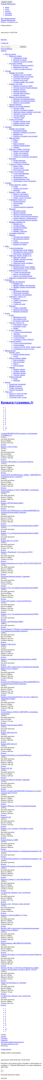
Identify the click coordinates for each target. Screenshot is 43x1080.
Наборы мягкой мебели (21, 145)
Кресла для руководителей (22, 276)
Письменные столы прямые (23, 250)
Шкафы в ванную (15, 386)
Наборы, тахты (14, 352)
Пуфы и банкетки (15, 377)
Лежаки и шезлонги (16, 395)
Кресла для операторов (21, 274)
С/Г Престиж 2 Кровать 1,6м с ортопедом (15, 892)
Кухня (7, 313)
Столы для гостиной (16, 172)
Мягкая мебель (14, 138)
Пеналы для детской (20, 80)
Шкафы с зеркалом (20, 231)
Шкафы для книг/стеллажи (23, 259)
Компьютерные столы (21, 125)
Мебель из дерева (15, 56)
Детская (8, 71)
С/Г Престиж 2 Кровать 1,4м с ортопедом (15, 996)
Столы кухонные (15, 341)
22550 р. (4, 932)
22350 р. (4, 984)
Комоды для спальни (20, 194)
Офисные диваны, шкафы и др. (20, 255)
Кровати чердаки (19, 95)
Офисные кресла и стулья (18, 270)
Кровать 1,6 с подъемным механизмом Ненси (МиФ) (20, 533)
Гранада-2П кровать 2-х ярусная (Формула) (16, 601)
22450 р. (4, 700)
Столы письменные (16, 248)
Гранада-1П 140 (6, 768)
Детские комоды (19, 116)
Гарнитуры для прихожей (22, 295)
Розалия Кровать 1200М (9, 840)
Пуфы (15, 142)
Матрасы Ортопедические (22, 214)
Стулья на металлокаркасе (22, 332)
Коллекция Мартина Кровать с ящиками (15, 576)
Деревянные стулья (20, 58)
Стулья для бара (19, 337)
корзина (4, 2)
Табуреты (16, 334)
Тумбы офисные (19, 261)
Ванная (7, 382)
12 (6, 428)
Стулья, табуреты (15, 330)
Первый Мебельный (8, 4)
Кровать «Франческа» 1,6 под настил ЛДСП (16, 552)
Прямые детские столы (21, 123)
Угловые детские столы (21, 121)
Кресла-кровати (19, 360)
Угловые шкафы (19, 226)
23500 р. (4, 757)
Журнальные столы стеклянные (24, 181)
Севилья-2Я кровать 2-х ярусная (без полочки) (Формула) (21, 954)
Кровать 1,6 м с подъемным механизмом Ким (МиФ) (20, 614)
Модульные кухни (19, 319)
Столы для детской (16, 119)
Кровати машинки (20, 91)
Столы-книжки (18, 175)
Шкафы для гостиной (17, 129)
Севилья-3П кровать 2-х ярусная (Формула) (16, 866)
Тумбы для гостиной (20, 153)
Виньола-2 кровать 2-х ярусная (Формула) (16, 879)
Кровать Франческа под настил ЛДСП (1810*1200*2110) (21, 563)
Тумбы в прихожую (20, 300)
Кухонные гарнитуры (21, 321)
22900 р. (4, 853)
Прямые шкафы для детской (23, 76)
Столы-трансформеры (21, 173)
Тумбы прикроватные (21, 196)
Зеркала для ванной (16, 390)
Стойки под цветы (20, 162)
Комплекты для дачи (20, 67)
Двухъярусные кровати (21, 93)
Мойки (15, 328)
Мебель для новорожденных (19, 97)
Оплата (7, 11)
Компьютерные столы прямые (24, 267)
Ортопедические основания (23, 207)
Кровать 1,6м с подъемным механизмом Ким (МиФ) (19, 588)
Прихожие (13, 289)
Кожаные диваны (19, 373)
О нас (7, 9)
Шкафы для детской (16, 73)
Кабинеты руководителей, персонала (22, 278)
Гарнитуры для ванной (17, 384)
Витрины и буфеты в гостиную (24, 132)
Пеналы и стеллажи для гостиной (25, 136)
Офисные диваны (19, 257)
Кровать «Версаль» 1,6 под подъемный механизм (18, 806)
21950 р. (4, 830)
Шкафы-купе (18, 134)
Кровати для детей (15, 84)
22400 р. (4, 734)
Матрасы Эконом (19, 213)
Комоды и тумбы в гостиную (19, 149)
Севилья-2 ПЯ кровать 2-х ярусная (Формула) (17, 462)
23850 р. (4, 661)
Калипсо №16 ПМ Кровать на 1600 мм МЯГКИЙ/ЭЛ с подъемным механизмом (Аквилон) (20, 511)
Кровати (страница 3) (17, 402)
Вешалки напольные (20, 310)
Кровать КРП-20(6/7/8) (9, 732)
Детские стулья (18, 117)
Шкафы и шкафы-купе (17, 222)
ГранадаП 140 (6, 817)
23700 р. (4, 670)
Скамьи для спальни (20, 188)
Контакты (8, 15)
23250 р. (4, 819)
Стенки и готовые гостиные (19, 164)
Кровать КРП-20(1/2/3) (9, 744)
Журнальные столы (20, 177)
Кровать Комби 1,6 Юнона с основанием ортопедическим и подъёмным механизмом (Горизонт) (21, 630)
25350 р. (4, 437)
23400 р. (4, 542)
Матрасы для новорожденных (24, 99)
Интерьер (12, 158)
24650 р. (4, 505)
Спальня (8, 183)
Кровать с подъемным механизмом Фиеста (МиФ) (19, 659)
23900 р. (4, 646)
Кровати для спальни (20, 242)
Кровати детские (19, 89)
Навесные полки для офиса (23, 263)
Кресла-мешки (18, 365)
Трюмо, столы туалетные (22, 198)
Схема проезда (6, 1049)
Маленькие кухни (19, 317)
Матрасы (12, 209)
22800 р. (4, 633)
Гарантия (4, 1040)
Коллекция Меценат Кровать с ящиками (15, 779)
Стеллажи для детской (21, 78)
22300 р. (4, 998)
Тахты (15, 241)
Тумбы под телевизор (21, 155)
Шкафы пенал (18, 229)
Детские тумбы (18, 108)
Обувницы (17, 302)
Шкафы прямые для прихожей (24, 285)
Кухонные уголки (19, 326)
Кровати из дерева (20, 60)
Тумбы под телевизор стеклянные (25, 157)
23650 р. (4, 685)
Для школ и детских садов (22, 114)
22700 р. (4, 917)
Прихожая (8, 280)
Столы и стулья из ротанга (22, 69)
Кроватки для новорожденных (24, 101)
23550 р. (4, 493)
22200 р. (4, 808)
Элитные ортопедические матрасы (25, 216)
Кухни (11, 315)
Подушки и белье (19, 211)
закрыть (3, 50)
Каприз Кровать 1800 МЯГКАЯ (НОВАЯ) (16, 943)
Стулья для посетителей (21, 272)
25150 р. (4, 463)
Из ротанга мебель (15, 63)
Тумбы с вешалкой (20, 308)
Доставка (8, 13)
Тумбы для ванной (15, 388)
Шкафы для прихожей (17, 282)
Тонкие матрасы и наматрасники (25, 218)
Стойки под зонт (19, 304)
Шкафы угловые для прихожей (24, 287)
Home (7, 7)
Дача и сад (8, 392)
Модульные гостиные (21, 170)
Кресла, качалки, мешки (17, 358)
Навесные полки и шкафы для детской (27, 112)
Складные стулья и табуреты (23, 339)
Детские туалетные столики (23, 110)
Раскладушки (18, 203)
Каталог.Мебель (6, 49)
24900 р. (4, 478)
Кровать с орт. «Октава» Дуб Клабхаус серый (17, 828)
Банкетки (16, 190)
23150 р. (4, 554)
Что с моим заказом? (8, 18)
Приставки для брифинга (22, 254)
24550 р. (4, 527)
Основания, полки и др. (17, 199)
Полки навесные (19, 160)
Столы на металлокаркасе (22, 343)
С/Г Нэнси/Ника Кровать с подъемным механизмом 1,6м (21, 851)
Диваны (16, 147)
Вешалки (12, 306)
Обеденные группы (20, 324)
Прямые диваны (19, 369)
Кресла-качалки (19, 144)
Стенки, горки (18, 168)
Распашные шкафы (20, 130)
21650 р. (4, 906)
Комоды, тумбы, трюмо (17, 192)
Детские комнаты (15, 104)
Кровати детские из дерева (22, 61)
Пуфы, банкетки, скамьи (18, 185)
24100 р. (4, 589)
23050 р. (4, 842)
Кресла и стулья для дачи (18, 393)
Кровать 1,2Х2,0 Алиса (9, 446)
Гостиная (8, 127)
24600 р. (4, 514)
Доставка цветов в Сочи (9, 1044)
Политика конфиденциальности (12, 1042)
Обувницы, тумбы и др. (17, 296)
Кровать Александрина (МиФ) (12, 725)
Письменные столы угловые (23, 252)
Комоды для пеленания (21, 103)
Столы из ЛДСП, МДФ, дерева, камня (27, 347)
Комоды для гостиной (21, 151)
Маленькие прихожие (21, 291)
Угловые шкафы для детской (23, 82)
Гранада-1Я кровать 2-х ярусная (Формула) (16, 755)
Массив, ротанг (10, 54)
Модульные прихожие (21, 293)
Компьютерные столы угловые (24, 268)
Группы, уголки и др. (16, 323)
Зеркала (16, 205)
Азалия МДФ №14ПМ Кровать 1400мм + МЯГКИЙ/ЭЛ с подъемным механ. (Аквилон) (21, 476)
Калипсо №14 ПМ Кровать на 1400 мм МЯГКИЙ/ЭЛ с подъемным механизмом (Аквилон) (20, 683)
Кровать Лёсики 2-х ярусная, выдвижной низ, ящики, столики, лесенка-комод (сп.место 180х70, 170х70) (20, 968)
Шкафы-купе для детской (22, 75)
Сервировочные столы (21, 179)
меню (10, 2)
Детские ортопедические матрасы (25, 88)
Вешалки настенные (20, 311)
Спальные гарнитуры (17, 233)
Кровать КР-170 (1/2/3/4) (9, 541)
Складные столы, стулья (17, 397)
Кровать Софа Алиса (8, 644)
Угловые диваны (19, 371)
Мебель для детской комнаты (19, 106)
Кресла (15, 140)
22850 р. (4, 868)
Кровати (12, 235)
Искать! (23, 47)
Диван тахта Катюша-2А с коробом (13, 983)
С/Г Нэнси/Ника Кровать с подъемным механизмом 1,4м (21, 859)
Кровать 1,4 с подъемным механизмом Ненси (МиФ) (20, 525)
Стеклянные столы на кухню (23, 349)
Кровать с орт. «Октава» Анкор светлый (15, 904)
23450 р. (4, 781)
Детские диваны (19, 375)
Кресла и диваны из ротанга (23, 65)
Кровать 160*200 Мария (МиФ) (12, 503)
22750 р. (4, 894)
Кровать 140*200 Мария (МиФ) (12, 621)
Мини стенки (18, 166)
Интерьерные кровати (21, 239)
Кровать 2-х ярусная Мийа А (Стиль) (14, 915)
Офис (7, 246)
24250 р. (4, 578)
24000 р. (4, 623)
